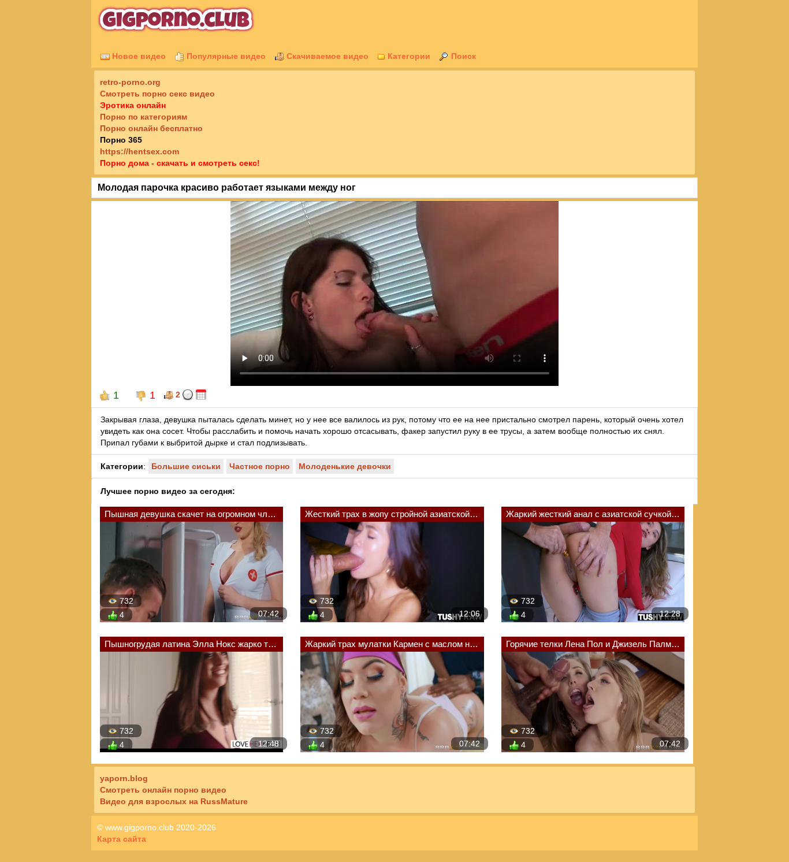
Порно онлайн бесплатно (151, 128)
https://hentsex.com (139, 151)
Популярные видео (225, 56)
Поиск (462, 56)
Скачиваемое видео (326, 56)
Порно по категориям (143, 116)
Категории (407, 56)
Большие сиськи (186, 466)
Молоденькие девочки (345, 466)
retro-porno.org (130, 82)
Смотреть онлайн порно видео (163, 789)
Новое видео (138, 56)
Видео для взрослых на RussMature (174, 801)
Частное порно (259, 466)
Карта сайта (121, 839)
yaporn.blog (124, 778)
